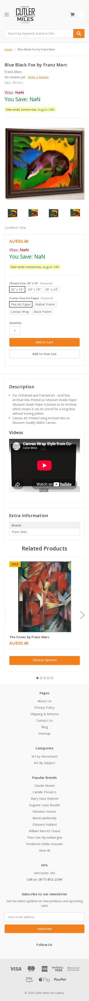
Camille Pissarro (44, 792)
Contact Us (44, 720)
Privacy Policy (44, 707)
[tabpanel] (44, 614)
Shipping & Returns (44, 714)
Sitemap (44, 733)
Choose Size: (30, 283)
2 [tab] (41, 678)
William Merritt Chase (44, 831)
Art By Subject (44, 763)
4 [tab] (48, 678)
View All (44, 850)
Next (82, 615)
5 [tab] (52, 678)
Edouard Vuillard (45, 824)
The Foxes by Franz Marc (29, 637)
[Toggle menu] (7, 14)
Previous (5, 615)
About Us (44, 701)
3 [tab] (45, 678)
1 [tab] (37, 678)
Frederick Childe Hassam (44, 844)
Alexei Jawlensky (44, 818)
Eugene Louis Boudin (44, 805)
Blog (44, 727)
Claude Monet (44, 785)
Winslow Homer (44, 811)
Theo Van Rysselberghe (44, 837)
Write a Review (38, 77)
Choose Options (45, 660)
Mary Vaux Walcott (45, 798)
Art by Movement (45, 756)
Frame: (31, 298)
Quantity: (15, 323)
